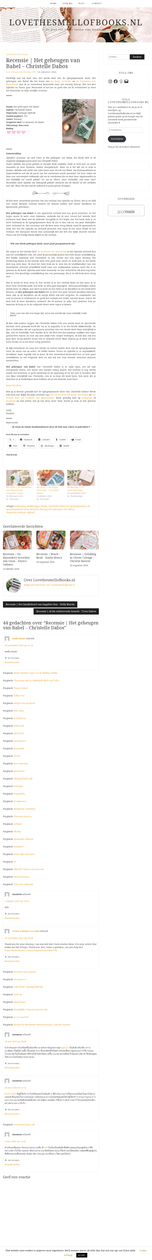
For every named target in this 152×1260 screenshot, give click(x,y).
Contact (97, 3)
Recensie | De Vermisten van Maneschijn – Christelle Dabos (19, 490)
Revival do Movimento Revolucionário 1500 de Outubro (42, 1024)
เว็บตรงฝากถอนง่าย (22, 816)
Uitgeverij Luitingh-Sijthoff (20, 512)
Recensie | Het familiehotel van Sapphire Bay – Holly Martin (40, 604)
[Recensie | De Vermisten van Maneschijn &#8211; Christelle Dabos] (20, 478)
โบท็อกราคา (19, 695)
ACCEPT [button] (82, 1255)
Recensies (22, 54)
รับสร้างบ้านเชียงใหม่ (23, 884)
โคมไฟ (17, 756)
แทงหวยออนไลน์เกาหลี (24, 1124)
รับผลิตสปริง (19, 794)
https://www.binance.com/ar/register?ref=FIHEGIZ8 (31, 950)
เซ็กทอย (17, 831)
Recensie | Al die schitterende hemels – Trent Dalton (66, 611)
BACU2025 (19, 733)
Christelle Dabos (56, 506)
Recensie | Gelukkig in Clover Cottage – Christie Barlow (83, 558)
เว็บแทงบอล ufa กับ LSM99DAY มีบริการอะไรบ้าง (36, 680)
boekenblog (20, 506)
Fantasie (11, 54)
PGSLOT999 (10, 1094)
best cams (19, 711)
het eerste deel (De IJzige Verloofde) (69, 395)
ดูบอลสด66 (19, 748)
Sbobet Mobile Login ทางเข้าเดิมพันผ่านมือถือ (35, 673)
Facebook (10, 401)
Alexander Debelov (23, 839)
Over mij (67, 3)
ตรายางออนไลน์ (21, 1017)
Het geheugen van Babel (61, 509)
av (15, 862)
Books (44, 506)
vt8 (45, 1147)
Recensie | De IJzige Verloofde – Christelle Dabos (48, 490)
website (18, 824)
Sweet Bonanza (21, 877)
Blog (81, 3)
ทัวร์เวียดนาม (20, 718)
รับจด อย (18, 994)
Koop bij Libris (13, 385)
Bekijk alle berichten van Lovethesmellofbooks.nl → (51, 585)
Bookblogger (33, 506)
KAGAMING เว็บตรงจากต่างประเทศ (30, 1009)
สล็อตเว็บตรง (20, 1002)
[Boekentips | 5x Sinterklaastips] (81, 478)
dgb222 (65, 1047)
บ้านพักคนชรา (20, 801)
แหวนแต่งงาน (20, 979)
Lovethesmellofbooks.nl (76, 22)
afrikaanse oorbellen (24, 809)
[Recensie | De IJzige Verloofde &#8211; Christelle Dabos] (50, 478)
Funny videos (21, 688)
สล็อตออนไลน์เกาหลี (23, 778)
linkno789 (19, 726)
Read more (19, 771)
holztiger (18, 786)
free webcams (21, 763)
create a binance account (25, 931)
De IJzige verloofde (61, 81)
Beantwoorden (12, 662)
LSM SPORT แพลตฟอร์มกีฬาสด (28, 987)
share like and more (24, 854)
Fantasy (43, 509)
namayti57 (19, 846)
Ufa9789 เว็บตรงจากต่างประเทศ (29, 869)
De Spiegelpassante (76, 506)
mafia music (19, 638)
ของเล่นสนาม (20, 741)
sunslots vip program (25, 972)
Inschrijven (117, 139)
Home (53, 3)
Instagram (87, 398)
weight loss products (24, 703)
